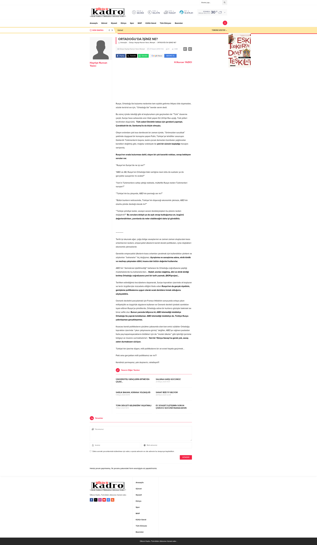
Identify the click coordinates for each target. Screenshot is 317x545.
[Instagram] (100, 500)
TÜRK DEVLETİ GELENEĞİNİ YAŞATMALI (133, 405)
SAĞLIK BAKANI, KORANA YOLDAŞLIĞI (133, 392)
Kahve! (120, 30)
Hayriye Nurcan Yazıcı (141, 43)
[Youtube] (104, 500)
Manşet (152, 43)
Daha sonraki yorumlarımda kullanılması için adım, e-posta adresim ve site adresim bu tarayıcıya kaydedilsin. (133, 451)
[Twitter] (95, 500)
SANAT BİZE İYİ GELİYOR (167, 392)
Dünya (131, 43)
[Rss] (112, 500)
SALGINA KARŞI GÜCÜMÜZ (168, 379)
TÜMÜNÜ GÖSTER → (219, 30)
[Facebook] (91, 500)
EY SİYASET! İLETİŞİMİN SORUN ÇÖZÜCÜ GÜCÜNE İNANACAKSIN (171, 406)
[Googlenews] (108, 500)
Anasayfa (123, 43)
